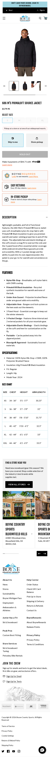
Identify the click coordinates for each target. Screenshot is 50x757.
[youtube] (13, 751)
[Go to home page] (11, 568)
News (5, 584)
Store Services (10, 643)
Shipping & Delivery (35, 601)
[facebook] (8, 751)
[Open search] (40, 18)
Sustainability (9, 593)
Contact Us (32, 610)
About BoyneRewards (36, 622)
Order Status (32, 584)
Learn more (7, 165)
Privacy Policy (33, 635)
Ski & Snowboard (10, 622)
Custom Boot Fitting (12, 635)
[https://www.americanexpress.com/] (43, 706)
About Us (7, 580)
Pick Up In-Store (34, 596)
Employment (8, 603)
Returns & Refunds (35, 606)
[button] (42, 750)
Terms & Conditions (35, 644)
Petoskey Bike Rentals (13, 655)
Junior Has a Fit (10, 617)
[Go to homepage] (25, 18)
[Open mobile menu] (4, 18)
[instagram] (19, 751)
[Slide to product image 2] (25, 86)
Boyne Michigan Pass (12, 598)
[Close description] (47, 217)
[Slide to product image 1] (14, 86)
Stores (6, 589)
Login (14, 176)
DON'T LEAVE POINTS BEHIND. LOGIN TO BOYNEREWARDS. (25, 4)
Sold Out (24, 154)
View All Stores (16, 484)
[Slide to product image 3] (36, 86)
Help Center (33, 580)
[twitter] (3, 751)
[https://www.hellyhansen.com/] (31, 706)
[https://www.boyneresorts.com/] (7, 706)
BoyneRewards (34, 617)
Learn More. (33, 176)
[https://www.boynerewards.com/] (19, 706)
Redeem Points (33, 627)
